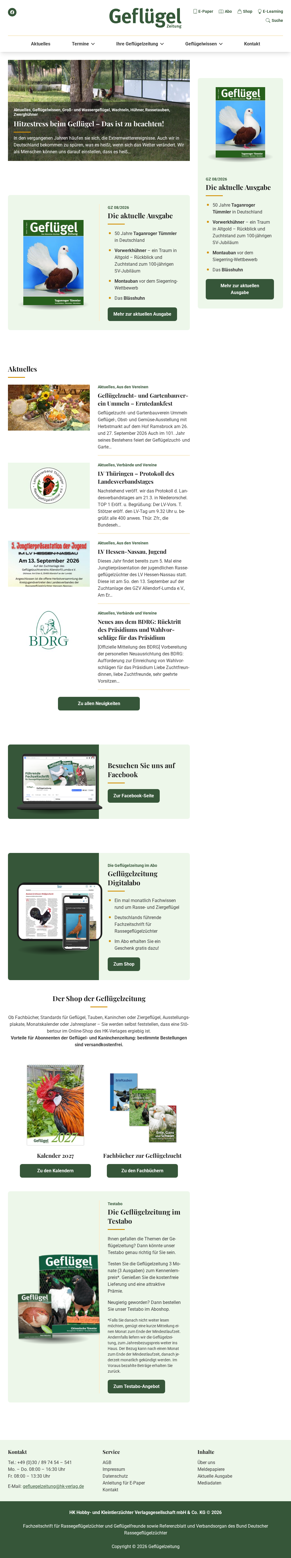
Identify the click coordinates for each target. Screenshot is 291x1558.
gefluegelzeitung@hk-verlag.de (53, 1486)
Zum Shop (123, 964)
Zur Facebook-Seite (133, 795)
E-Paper (205, 11)
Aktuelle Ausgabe (215, 1476)
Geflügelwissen (201, 44)
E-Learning (273, 11)
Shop (247, 11)
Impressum (114, 1469)
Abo (228, 11)
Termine (80, 44)
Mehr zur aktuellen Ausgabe (142, 314)
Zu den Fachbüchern (142, 1170)
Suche (277, 20)
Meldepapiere (211, 1469)
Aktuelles (40, 44)
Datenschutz (115, 1476)
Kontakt (252, 44)
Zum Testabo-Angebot (136, 1386)
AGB (107, 1462)
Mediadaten (209, 1483)
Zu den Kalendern (55, 1170)
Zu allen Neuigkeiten (99, 703)
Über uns (206, 1462)
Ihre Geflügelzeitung (137, 44)
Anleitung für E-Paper (124, 1483)
